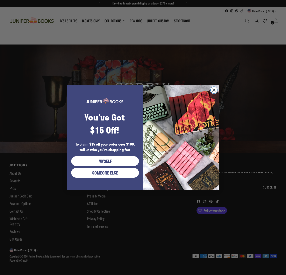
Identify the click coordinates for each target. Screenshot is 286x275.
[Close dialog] (214, 90)
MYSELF (105, 161)
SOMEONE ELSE (105, 172)
